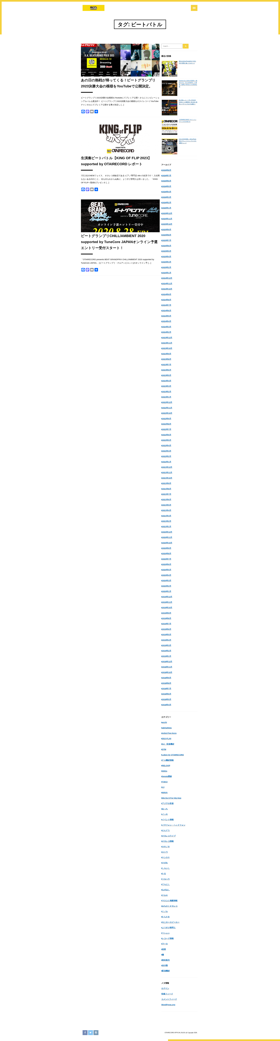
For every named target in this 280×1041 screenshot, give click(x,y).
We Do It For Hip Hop (171, 798)
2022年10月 (167, 413)
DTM (164, 749)
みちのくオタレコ (170, 906)
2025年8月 (166, 235)
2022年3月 (166, 451)
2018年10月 (167, 672)
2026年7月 (166, 176)
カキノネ (166, 847)
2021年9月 (166, 483)
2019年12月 (167, 597)
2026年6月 (166, 181)
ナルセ (165, 895)
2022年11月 (167, 408)
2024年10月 (167, 289)
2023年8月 (166, 359)
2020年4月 (166, 575)
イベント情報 (168, 819)
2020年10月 (167, 543)
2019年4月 (166, 640)
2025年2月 (166, 267)
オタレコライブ (169, 836)
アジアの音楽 (168, 803)
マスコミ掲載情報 (170, 901)
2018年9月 (166, 678)
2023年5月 (166, 375)
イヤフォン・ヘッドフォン (173, 825)
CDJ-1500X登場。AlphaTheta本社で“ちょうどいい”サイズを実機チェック (187, 141)
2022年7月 (166, 429)
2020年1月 (166, 591)
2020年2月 (166, 586)
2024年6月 (166, 311)
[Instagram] (96, 1032)
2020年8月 (166, 553)
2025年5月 (166, 251)
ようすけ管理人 (169, 928)
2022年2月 (166, 456)
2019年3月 (166, 645)
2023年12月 (167, 338)
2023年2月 (166, 392)
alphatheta (167, 728)
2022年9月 (166, 419)
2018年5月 (166, 699)
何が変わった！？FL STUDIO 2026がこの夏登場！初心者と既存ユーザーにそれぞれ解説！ (188, 102)
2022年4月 (166, 445)
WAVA (165, 792)
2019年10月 (167, 607)
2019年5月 (166, 635)
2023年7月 (166, 365)
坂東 (164, 949)
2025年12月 (167, 213)
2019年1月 (166, 656)
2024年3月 (166, 327)
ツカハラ (166, 879)
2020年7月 (166, 559)
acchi (164, 722)
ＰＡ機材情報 (168, 760)
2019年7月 (166, 624)
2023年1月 (166, 397)
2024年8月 (166, 300)
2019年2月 (166, 651)
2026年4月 (166, 192)
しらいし (166, 868)
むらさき (166, 917)
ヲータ (165, 944)
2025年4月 (166, 257)
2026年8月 (166, 170)
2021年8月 (166, 489)
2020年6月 (166, 564)
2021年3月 (166, 516)
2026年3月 (166, 197)
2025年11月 (167, 219)
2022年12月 (167, 402)
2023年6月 (166, 370)
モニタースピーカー (170, 922)
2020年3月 (166, 580)
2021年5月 (166, 505)
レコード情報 (168, 938)
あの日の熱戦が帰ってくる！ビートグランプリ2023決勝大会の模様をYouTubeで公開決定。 (118, 83)
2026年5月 (166, 186)
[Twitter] (90, 1032)
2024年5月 (166, 316)
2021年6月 (166, 499)
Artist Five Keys (169, 733)
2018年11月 (167, 667)
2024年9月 (166, 294)
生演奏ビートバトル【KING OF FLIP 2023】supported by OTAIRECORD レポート (116, 161)
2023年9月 (166, 354)
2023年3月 (166, 386)
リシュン (166, 933)
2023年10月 (167, 348)
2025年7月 (166, 240)
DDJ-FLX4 (166, 738)
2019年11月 (167, 602)
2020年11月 (167, 537)
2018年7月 (166, 689)
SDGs (164, 771)
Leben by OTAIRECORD (173, 755)
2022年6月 (166, 435)
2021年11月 (167, 472)
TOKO (165, 782)
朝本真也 (166, 960)
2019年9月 (166, 613)
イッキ (165, 814)
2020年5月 (166, 570)
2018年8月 (166, 683)
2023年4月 (166, 381)
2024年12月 (167, 278)
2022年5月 (166, 440)
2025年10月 (167, 224)
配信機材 (166, 971)
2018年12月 (167, 662)
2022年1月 (166, 462)
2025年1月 (166, 273)
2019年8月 (166, 618)
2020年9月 (166, 548)
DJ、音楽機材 (168, 744)
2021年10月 (167, 478)
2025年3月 (166, 262)
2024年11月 (167, 284)
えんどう (166, 830)
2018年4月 (166, 705)
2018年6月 (166, 694)
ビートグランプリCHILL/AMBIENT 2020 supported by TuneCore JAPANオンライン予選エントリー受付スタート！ (119, 242)
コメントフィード (169, 999)
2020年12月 (167, 532)
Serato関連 (167, 776)
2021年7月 (166, 494)
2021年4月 (166, 510)
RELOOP (166, 765)
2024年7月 (166, 305)
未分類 (165, 965)
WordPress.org (168, 1005)
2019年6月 (166, 629)
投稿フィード (167, 994)
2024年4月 (166, 321)
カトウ (165, 852)
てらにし (166, 884)
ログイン (165, 988)
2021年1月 (166, 526)
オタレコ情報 (168, 841)
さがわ (165, 863)
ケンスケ (166, 857)
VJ (163, 787)
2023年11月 (167, 343)
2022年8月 (166, 424)
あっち (165, 809)
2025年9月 (166, 230)
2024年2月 (166, 332)
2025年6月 (166, 246)
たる (164, 874)
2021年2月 (166, 521)
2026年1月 (166, 208)
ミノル (165, 911)
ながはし (166, 890)
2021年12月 (167, 467)
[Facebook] (85, 1032)
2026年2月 (166, 203)
